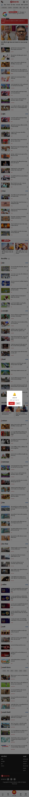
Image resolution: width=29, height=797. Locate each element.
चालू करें (11, 403)
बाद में (18, 403)
